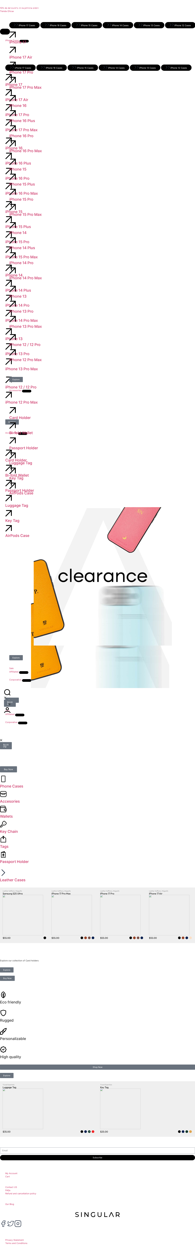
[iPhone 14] (12, 225)
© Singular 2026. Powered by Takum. (34, 1233)
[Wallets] (3, 809)
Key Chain (9, 831)
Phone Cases (11, 786)
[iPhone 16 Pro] (12, 128)
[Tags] (3, 839)
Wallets (6, 816)
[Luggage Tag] (12, 455)
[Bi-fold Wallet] (12, 425)
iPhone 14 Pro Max (25, 278)
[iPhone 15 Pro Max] (12, 207)
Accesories (10, 801)
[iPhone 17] (12, 34)
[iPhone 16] (12, 98)
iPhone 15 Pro (21, 199)
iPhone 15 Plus (22, 184)
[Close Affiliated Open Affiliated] (23, 672)
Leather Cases (12, 880)
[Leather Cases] (3, 872)
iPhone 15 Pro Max (25, 214)
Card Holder (20, 417)
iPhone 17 (17, 42)
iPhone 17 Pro (21, 72)
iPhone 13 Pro (21, 311)
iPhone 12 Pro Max (25, 360)
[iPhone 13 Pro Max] (12, 319)
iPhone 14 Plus (22, 248)
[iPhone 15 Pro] (12, 192)
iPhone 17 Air (20, 57)
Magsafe (19, 891)
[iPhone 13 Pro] (12, 304)
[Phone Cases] (3, 779)
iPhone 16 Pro (21, 136)
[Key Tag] (12, 470)
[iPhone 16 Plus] (12, 113)
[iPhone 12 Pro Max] (12, 352)
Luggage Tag (20, 463)
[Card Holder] (12, 410)
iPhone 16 (18, 105)
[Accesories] (3, 794)
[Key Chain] (3, 824)
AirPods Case (21, 493)
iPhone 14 (18, 232)
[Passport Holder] (12, 440)
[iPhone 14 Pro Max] (12, 270)
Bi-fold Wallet (21, 433)
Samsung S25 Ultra (13, 893)
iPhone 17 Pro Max (25, 87)
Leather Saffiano (9, 891)
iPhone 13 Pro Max (25, 326)
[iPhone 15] (12, 162)
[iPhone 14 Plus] (12, 240)
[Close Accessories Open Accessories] (26, 391)
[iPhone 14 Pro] (12, 255)
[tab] (24, 25)
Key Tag (16, 478)
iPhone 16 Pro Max (25, 151)
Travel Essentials (8, 1085)
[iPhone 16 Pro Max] (12, 143)
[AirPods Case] (12, 485)
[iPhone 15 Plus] (12, 177)
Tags (4, 846)
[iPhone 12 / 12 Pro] (12, 337)
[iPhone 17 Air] (12, 50)
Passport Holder (23, 448)
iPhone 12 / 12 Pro (24, 344)
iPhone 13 (18, 296)
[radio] (45, 938)
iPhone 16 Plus (22, 120)
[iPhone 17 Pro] (12, 65)
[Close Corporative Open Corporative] (22, 723)
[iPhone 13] (12, 289)
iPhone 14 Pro (21, 263)
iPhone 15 (17, 169)
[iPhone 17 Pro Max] (12, 80)
